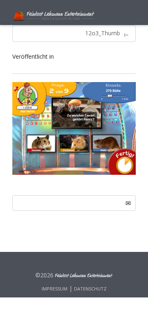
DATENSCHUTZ (90, 289)
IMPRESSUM (54, 289)
